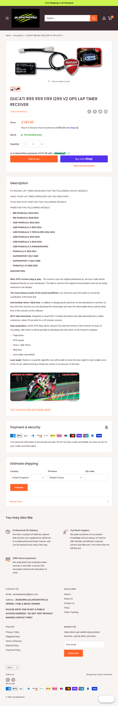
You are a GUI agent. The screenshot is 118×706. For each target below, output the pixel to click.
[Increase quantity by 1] (42, 144)
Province (52, 471)
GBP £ (10, 667)
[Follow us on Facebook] (8, 680)
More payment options (84, 165)
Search (67, 594)
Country (14, 471)
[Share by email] (106, 111)
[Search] (93, 18)
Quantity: (15, 144)
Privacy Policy (12, 632)
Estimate (19, 487)
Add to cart (34, 159)
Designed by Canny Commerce (99, 674)
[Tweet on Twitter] (100, 111)
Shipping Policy (13, 636)
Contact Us (69, 603)
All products (18, 35)
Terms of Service (14, 641)
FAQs (67, 607)
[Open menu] (7, 18)
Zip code (89, 471)
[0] (110, 18)
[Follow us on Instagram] (13, 680)
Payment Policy (13, 650)
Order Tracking (71, 612)
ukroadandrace (18, 112)
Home (8, 35)
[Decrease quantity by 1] (24, 144)
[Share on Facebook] (89, 111)
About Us (68, 598)
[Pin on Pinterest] (95, 111)
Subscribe (73, 653)
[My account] (104, 18)
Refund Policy (16, 501)
